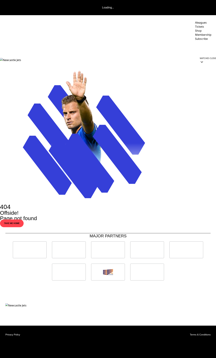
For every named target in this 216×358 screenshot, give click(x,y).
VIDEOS (39, 48)
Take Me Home (12, 223)
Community (111, 48)
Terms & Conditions (200, 334)
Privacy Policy (12, 334)
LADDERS (74, 48)
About (131, 48)
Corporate (151, 48)
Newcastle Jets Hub (200, 48)
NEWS (27, 48)
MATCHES (54, 48)
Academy (172, 48)
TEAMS (92, 48)
